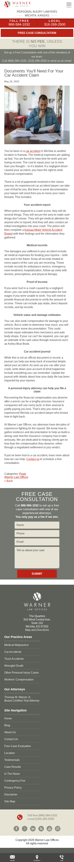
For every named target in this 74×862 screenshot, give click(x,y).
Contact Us (11, 739)
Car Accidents (12, 651)
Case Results (12, 766)
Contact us (32, 459)
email (12, 860)
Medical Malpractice (16, 644)
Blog (7, 725)
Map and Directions (37, 629)
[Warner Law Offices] (21, 4)
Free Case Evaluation (17, 746)
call (61, 860)
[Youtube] (49, 828)
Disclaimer (10, 794)
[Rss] (41, 828)
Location (9, 753)
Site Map (9, 801)
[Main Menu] (69, 5)
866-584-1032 (19, 24)
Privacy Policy (13, 787)
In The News (12, 773)
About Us (10, 732)
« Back (8, 480)
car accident (32, 151)
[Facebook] (16, 828)
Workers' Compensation (19, 679)
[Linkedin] (33, 828)
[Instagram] (57, 828)
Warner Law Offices (16, 477)
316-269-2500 (54, 24)
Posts (22, 473)
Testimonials (12, 759)
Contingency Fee (14, 780)
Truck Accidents (14, 658)
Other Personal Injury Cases (21, 672)
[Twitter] (24, 828)
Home (8, 718)
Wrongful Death (13, 665)
